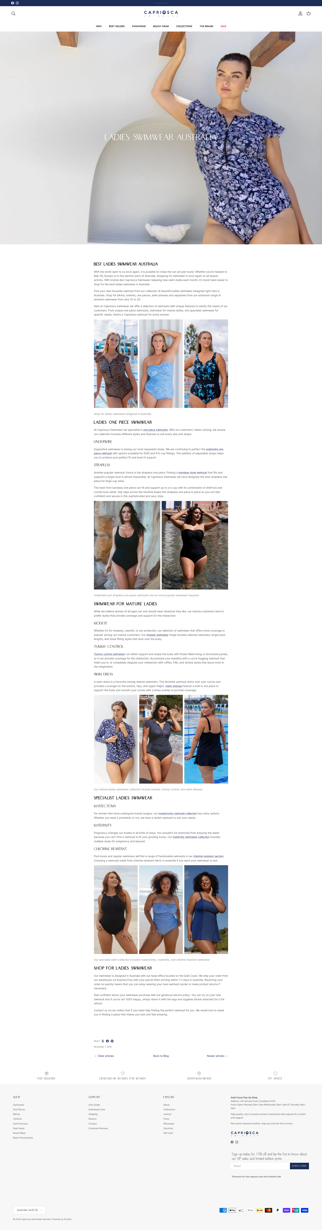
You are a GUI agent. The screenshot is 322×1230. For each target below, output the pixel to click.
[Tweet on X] (102, 1041)
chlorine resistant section (208, 856)
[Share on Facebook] (107, 1041)
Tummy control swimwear (109, 654)
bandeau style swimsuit (193, 472)
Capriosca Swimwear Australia (36, 1219)
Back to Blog (161, 1055)
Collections (169, 1109)
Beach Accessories (23, 1137)
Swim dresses (173, 686)
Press (166, 1118)
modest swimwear (157, 634)
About (166, 1104)
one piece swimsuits (155, 429)
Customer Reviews (98, 1128)
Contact (93, 1123)
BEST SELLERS (117, 26)
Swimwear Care (97, 1109)
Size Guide (94, 1104)
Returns (93, 1118)
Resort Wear (19, 1133)
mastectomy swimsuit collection (177, 813)
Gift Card (168, 1133)
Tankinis (17, 1118)
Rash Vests (18, 1128)
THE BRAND (206, 26)
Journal (167, 1114)
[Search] (13, 13)
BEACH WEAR (161, 26)
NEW (99, 26)
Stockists (168, 1128)
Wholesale (168, 1123)
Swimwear (18, 1104)
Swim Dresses (20, 1123)
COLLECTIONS (184, 26)
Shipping (93, 1114)
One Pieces (19, 1109)
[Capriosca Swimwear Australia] (161, 13)
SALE (223, 26)
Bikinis (16, 1114)
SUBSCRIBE (299, 1165)
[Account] (300, 13)
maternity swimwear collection (191, 836)
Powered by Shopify (62, 1219)
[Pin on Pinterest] (112, 1041)
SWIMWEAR (139, 26)
